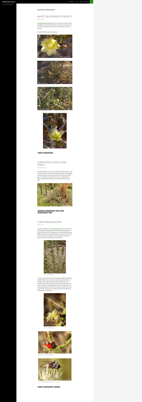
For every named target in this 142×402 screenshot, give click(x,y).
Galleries (87, 1)
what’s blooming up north (54, 16)
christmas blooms (49, 222)
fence (57, 210)
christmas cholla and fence (51, 163)
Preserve (48, 230)
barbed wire (41, 210)
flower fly (57, 386)
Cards (81, 1)
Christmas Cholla (48, 152)
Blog (77, 1)
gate (62, 210)
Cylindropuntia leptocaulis (44, 23)
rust (50, 212)
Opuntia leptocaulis (55, 228)
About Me (72, 1)
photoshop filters (43, 212)
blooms (40, 152)
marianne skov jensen (8, 2)
